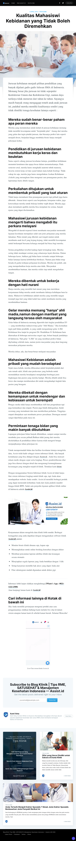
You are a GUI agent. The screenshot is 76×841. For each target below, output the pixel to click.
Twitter (24, 834)
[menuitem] (13, 3)
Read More (68, 716)
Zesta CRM (31, 3)
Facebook (17, 834)
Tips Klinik (43, 11)
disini (59, 466)
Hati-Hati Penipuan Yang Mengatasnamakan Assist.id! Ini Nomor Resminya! (19, 753)
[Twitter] (63, 3)
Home (13, 3)
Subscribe (69, 3)
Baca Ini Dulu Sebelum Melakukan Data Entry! (19, 762)
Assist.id (43, 456)
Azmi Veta (14, 714)
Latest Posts (8, 834)
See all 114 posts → (19, 776)
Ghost (29, 834)
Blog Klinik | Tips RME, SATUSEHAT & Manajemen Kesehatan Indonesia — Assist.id (27, 832)
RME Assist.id (21, 3)
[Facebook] (59, 3)
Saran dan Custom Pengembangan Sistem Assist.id (19, 769)
